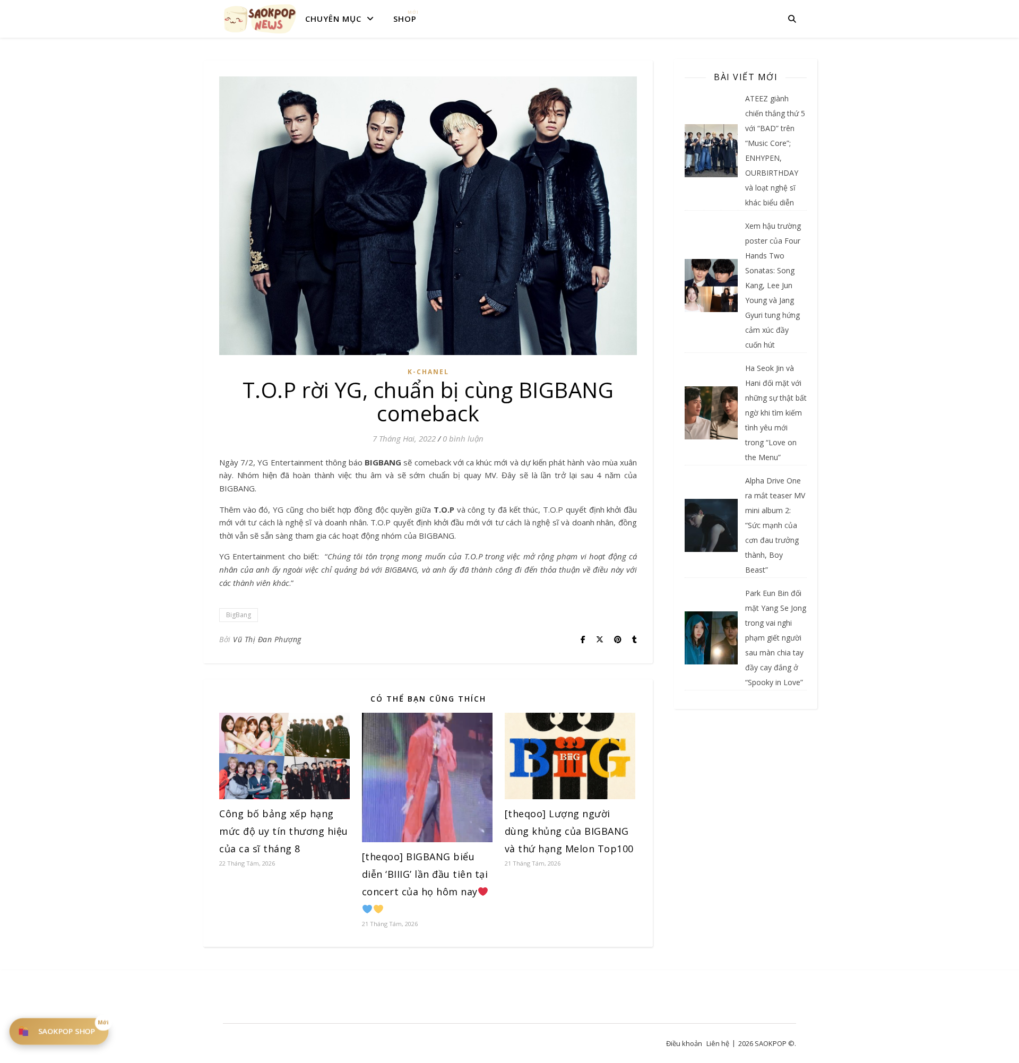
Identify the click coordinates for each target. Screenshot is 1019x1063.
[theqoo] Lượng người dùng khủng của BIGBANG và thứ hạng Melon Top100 (569, 831)
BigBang (238, 614)
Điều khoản (684, 1043)
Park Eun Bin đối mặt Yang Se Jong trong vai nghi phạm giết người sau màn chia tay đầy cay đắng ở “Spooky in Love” (775, 637)
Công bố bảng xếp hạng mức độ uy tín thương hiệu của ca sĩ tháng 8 (283, 831)
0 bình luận (463, 438)
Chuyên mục (333, 18)
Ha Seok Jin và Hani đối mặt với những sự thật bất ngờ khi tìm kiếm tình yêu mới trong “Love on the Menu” (776, 412)
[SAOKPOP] (260, 18)
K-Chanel (428, 371)
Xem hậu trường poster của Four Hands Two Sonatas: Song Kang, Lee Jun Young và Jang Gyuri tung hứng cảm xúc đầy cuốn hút (773, 285)
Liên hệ (717, 1043)
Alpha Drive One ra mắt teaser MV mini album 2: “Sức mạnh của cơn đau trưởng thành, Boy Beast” (775, 525)
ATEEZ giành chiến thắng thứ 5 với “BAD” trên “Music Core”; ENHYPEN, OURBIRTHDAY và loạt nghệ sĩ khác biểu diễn (775, 150)
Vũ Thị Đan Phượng (267, 639)
